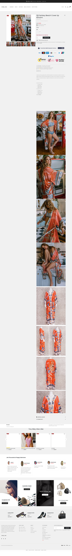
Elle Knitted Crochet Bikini (40, 448)
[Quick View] (13, 434)
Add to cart (47, 37)
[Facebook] (1, 539)
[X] (3, 539)
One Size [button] (39, 30)
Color (37, 27)
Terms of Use (64, 529)
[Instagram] (5, 539)
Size (37, 29)
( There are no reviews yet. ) (44, 20)
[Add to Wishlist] (37, 37)
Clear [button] (39, 31)
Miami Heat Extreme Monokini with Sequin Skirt (28, 448)
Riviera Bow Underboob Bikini (10, 448)
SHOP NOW (9, 516)
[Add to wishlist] (65, 15)
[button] (65, 6)
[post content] (13, 440)
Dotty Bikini (53, 448)
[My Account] (67, 6)
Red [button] (40, 27)
